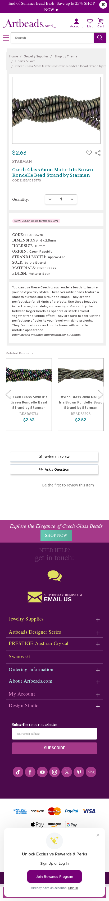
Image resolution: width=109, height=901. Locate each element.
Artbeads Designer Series (35, 631)
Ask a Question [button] (57, 469)
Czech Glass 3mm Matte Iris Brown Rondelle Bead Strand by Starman (29, 402)
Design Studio (24, 705)
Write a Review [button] (57, 456)
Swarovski (19, 656)
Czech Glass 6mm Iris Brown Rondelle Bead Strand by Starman (80, 402)
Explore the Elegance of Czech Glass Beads (56, 525)
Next (101, 394)
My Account (22, 693)
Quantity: (20, 199)
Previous (8, 394)
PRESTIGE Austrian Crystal (38, 643)
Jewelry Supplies (26, 618)
